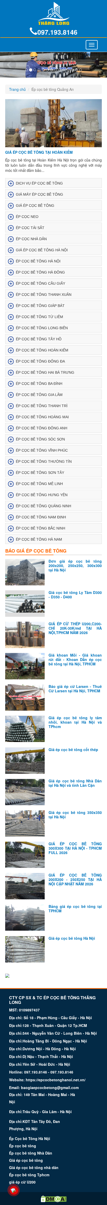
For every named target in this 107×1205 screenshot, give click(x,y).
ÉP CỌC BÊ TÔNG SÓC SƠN (40, 439)
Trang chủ (17, 89)
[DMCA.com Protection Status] (53, 1198)
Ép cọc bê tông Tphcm (29, 1174)
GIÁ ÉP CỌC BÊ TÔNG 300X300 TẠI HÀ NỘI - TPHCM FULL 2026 (75, 848)
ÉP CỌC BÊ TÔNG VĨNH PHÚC (42, 450)
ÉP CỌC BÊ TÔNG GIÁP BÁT (40, 306)
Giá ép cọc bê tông (26, 1160)
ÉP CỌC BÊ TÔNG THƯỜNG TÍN (44, 461)
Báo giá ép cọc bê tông (35, 550)
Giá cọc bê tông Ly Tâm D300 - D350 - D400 (75, 594)
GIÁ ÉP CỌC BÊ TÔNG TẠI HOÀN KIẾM (39, 152)
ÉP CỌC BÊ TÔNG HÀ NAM (39, 539)
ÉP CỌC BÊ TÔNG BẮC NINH (40, 528)
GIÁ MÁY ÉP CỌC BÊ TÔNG (39, 194)
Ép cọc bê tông (22, 1145)
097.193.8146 (57, 32)
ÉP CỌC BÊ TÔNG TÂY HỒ (39, 339)
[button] (8, 65)
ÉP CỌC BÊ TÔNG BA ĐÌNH (39, 383)
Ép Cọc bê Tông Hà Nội (29, 1138)
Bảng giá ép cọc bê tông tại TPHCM (75, 908)
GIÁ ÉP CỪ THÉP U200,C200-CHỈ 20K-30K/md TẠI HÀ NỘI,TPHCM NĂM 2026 (75, 628)
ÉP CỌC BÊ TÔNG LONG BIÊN (42, 328)
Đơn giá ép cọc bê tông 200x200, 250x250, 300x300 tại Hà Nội (75, 565)
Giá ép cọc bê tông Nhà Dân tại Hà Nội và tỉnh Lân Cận (75, 783)
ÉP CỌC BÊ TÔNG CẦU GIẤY (40, 283)
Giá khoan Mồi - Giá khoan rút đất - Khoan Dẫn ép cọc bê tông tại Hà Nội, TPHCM (75, 659)
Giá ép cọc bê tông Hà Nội (72, 938)
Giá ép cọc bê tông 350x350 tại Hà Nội (75, 814)
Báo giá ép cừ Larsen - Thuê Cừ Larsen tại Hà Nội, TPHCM (75, 688)
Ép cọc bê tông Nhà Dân (30, 1153)
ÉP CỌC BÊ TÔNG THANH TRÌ (42, 406)
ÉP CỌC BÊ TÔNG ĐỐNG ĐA (40, 361)
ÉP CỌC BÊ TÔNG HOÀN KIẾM (42, 350)
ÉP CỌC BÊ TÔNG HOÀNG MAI (42, 417)
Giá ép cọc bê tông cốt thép (73, 749)
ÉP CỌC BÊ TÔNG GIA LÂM (39, 395)
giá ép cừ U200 (22, 1182)
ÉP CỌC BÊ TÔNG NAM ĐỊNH (41, 517)
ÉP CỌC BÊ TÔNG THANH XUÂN (43, 294)
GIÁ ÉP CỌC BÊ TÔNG (35, 205)
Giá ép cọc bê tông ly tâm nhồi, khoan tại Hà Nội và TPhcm (75, 722)
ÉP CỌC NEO (27, 217)
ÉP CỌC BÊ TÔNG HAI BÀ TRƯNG (45, 372)
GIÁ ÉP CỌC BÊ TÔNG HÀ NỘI (42, 250)
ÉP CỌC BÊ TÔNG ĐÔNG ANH (41, 428)
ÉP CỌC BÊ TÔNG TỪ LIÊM (39, 317)
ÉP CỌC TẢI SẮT (30, 228)
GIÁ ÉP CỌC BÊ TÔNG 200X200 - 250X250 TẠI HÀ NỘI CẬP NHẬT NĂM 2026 (75, 879)
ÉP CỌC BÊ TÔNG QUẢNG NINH (43, 506)
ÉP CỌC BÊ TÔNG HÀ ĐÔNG (40, 272)
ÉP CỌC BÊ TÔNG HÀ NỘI (38, 261)
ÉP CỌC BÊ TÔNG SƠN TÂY (40, 473)
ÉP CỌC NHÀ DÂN (31, 239)
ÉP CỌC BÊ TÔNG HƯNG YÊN (42, 495)
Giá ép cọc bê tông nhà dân (33, 1167)
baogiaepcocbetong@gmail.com (50, 1087)
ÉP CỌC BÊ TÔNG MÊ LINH (39, 484)
